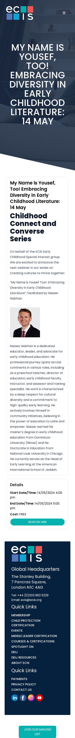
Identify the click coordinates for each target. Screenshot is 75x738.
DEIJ (14, 652)
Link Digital (16, 728)
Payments (19, 679)
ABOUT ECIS (20, 663)
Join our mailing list (37, 731)
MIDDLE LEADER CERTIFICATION (34, 636)
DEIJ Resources (23, 657)
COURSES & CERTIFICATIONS (33, 641)
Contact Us (21, 690)
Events (16, 630)
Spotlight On (22, 647)
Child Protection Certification (25, 622)
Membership (20, 615)
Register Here (37, 522)
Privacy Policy (23, 684)
